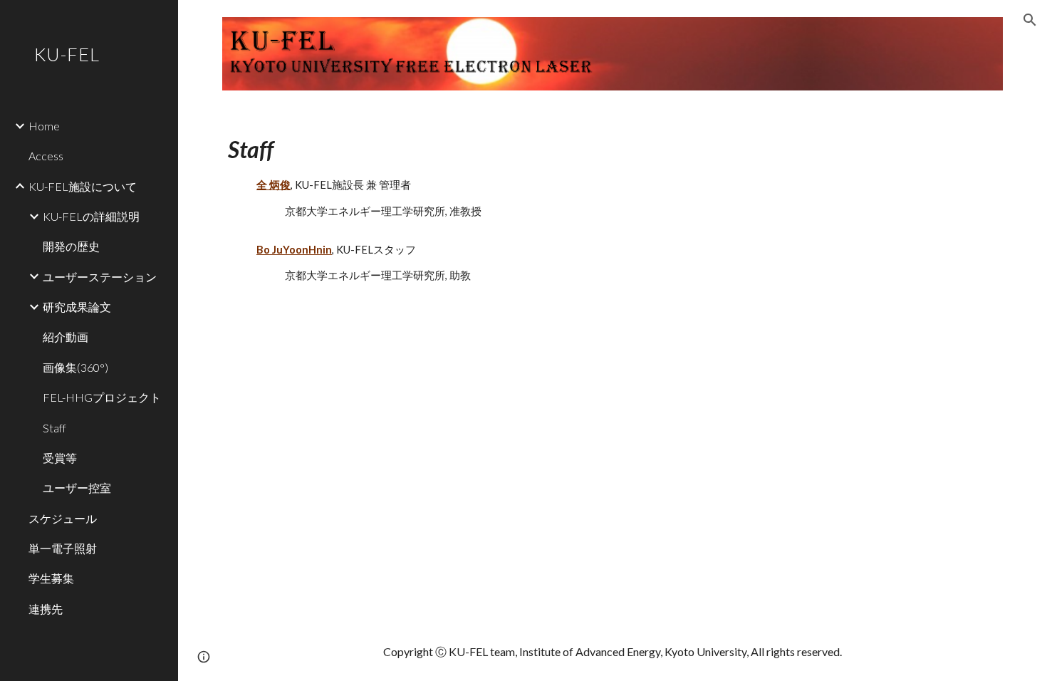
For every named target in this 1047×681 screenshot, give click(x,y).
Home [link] (44, 125)
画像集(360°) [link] (75, 367)
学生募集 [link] (51, 578)
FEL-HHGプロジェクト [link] (102, 397)
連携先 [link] (45, 608)
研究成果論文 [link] (77, 306)
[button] (1030, 20)
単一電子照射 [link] (62, 548)
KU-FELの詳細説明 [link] (91, 216)
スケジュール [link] (62, 518)
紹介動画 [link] (65, 336)
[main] (612, 208)
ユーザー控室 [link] (77, 487)
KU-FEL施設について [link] (82, 186)
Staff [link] (54, 428)
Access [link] (45, 155)
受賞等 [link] (60, 457)
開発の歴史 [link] (71, 246)
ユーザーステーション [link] (100, 277)
